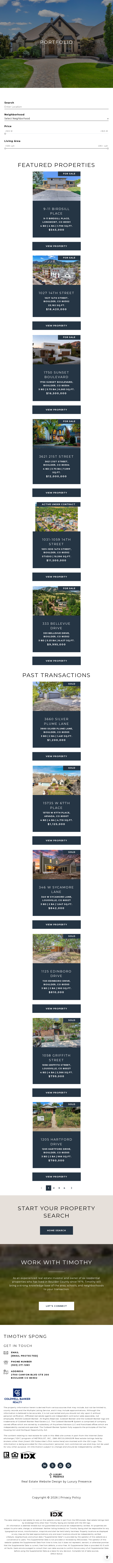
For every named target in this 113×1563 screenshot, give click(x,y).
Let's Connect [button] (56, 1306)
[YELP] (52, 1465)
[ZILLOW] (60, 1465)
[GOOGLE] (68, 1465)
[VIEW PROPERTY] (56, 243)
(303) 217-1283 (20, 1365)
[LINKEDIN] (45, 1465)
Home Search (56, 1230)
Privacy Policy (70, 1497)
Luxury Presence (79, 1481)
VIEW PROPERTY (56, 246)
